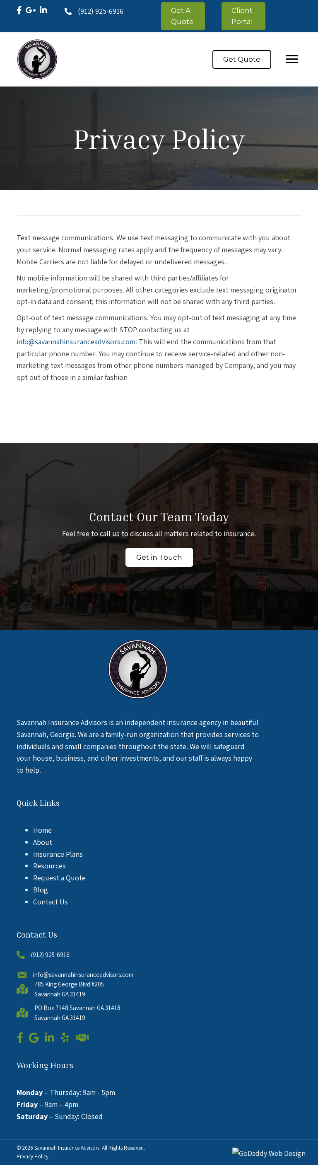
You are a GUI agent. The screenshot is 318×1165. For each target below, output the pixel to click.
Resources (49, 865)
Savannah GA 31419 (59, 994)
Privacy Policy (32, 1156)
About (42, 842)
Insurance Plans (58, 854)
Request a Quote (59, 877)
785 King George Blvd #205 (69, 984)
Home (42, 830)
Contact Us (50, 901)
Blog (40, 889)
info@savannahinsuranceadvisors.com (76, 341)
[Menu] (291, 59)
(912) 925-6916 (100, 11)
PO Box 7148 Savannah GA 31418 (77, 1008)
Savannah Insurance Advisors (66, 1147)
